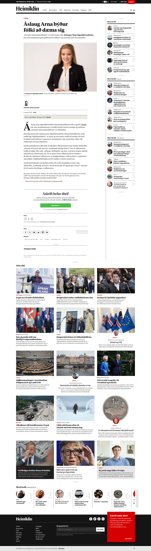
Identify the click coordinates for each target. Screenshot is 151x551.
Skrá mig (100, 529)
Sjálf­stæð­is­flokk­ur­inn (56, 239)
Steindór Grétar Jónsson (31, 107)
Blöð (37, 528)
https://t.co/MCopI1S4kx (31, 178)
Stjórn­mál (65, 239)
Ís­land (41, 239)
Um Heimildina (40, 535)
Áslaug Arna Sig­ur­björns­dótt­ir (31, 239)
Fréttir (44, 10)
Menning (67, 10)
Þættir (18, 541)
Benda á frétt (40, 537)
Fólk (60, 10)
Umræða (75, 10)
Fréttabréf (39, 532)
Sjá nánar (61, 548)
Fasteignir (39, 526)
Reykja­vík (47, 239)
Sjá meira (55, 205)
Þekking (83, 10)
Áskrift (38, 530)
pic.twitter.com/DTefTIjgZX (48, 178)
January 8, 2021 (57, 181)
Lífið (89, 10)
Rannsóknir (53, 10)
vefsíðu (84, 125)
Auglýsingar (39, 539)
